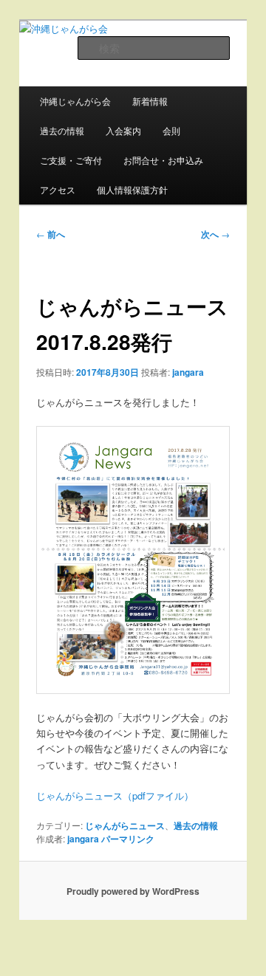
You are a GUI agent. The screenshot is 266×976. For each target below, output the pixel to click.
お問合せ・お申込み (163, 160)
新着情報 (150, 100)
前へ (50, 234)
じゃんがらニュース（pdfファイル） (115, 795)
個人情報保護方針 (132, 189)
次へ (215, 234)
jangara (188, 372)
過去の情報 (62, 130)
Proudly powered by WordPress (133, 891)
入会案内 (123, 130)
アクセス (57, 189)
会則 (171, 130)
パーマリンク (127, 838)
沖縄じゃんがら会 (75, 100)
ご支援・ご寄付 (71, 160)
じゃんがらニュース (125, 825)
